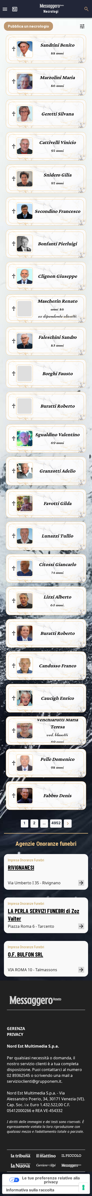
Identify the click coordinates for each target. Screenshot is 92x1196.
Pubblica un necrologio (28, 26)
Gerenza (16, 1028)
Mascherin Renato (57, 301)
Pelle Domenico (57, 759)
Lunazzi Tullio (57, 536)
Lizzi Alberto (57, 597)
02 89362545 (18, 1075)
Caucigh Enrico (57, 698)
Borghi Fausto (57, 373)
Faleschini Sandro (57, 337)
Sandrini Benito (57, 45)
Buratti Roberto (57, 406)
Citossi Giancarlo (57, 564)
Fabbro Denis (57, 795)
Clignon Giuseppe (57, 276)
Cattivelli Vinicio (57, 142)
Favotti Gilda (57, 503)
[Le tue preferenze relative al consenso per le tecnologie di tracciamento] (83, 1187)
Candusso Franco (57, 666)
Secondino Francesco (57, 211)
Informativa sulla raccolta (30, 1189)
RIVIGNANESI (21, 867)
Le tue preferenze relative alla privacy (51, 1179)
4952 (56, 823)
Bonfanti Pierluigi (57, 244)
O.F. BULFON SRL (25, 954)
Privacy (15, 1034)
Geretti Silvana (57, 114)
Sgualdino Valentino (57, 434)
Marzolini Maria (57, 77)
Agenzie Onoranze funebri (46, 843)
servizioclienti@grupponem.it (34, 1081)
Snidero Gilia (57, 175)
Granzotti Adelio (57, 471)
